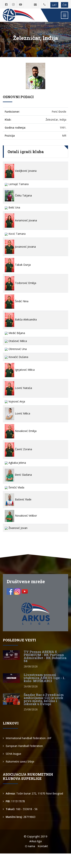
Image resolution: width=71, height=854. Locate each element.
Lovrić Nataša (23, 388)
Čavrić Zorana (23, 449)
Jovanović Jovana (25, 246)
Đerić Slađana (23, 474)
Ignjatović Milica (24, 369)
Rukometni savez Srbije (20, 761)
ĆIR (64, 5)
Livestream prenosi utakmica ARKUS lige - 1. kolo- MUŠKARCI (44, 678)
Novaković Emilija (25, 431)
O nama (30, 846)
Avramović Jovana (25, 220)
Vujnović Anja (16, 401)
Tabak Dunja (22, 264)
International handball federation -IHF (28, 738)
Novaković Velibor (25, 515)
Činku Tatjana (23, 195)
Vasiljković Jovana (25, 171)
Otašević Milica (17, 341)
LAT (54, 5)
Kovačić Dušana (18, 357)
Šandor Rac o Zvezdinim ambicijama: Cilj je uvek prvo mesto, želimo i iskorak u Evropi (44, 699)
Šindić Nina (21, 301)
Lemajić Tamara (18, 184)
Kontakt (43, 846)
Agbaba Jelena (17, 462)
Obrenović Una (17, 349)
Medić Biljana (16, 333)
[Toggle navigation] (64, 15)
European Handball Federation (24, 746)
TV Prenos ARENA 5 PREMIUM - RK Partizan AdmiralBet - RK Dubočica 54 (45, 656)
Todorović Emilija (25, 283)
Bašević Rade (22, 499)
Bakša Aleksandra (25, 319)
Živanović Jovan (17, 528)
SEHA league (13, 753)
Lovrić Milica (22, 413)
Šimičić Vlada (16, 487)
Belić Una (14, 207)
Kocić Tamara (17, 233)
